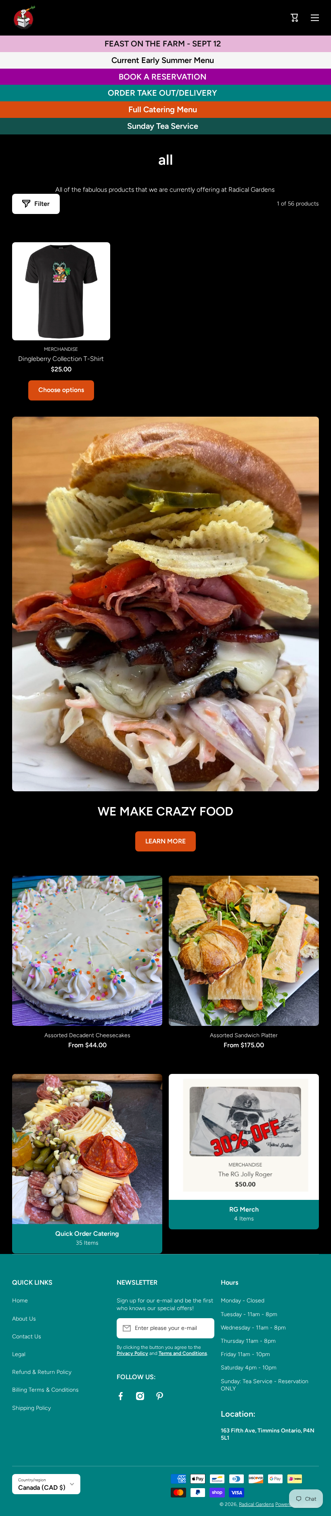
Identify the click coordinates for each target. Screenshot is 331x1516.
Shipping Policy (31, 1408)
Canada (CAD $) (41, 1487)
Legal (18, 1354)
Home (20, 1300)
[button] (295, 18)
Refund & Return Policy (41, 1372)
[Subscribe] (204, 1328)
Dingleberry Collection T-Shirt (61, 359)
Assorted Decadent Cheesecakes (87, 1035)
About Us (24, 1318)
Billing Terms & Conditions (45, 1389)
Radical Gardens (256, 1504)
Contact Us (26, 1336)
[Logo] (24, 17)
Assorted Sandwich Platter (244, 1035)
